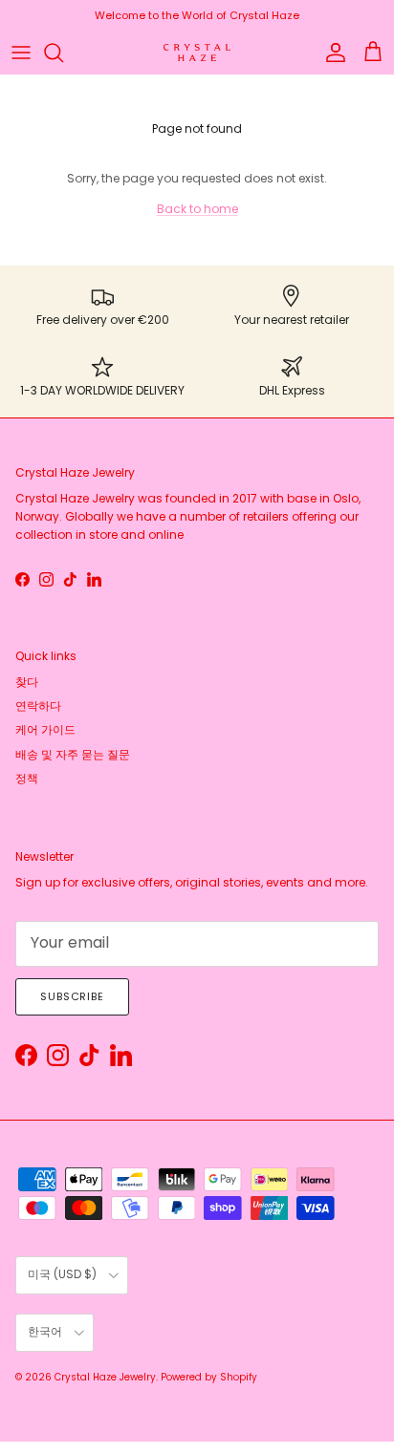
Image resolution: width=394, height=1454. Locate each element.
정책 (26, 778)
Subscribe (72, 996)
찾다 (26, 682)
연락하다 (38, 705)
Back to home (197, 209)
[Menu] (21, 53)
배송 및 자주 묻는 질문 (72, 754)
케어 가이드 (45, 729)
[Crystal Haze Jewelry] (197, 53)
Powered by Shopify (209, 1377)
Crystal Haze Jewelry (105, 1377)
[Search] (63, 53)
